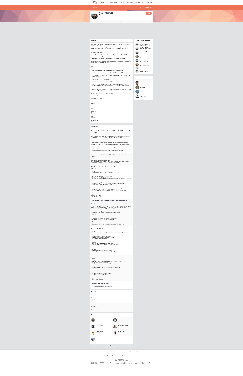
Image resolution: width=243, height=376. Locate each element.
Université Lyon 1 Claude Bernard (99, 296)
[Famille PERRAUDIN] (137, 71)
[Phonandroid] (147, 363)
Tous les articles (141, 355)
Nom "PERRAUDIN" (144, 68)
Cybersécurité (129, 2)
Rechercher (95, 7)
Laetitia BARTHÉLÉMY (123, 325)
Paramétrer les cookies (128, 355)
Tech (106, 2)
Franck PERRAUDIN (144, 44)
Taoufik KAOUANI (144, 91)
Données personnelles (120, 355)
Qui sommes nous (97, 355)
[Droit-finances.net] (117, 363)
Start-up (121, 2)
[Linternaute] (109, 363)
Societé (114, 355)
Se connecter (148, 7)
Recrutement (110, 355)
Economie (149, 2)
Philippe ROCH (143, 87)
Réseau (136, 21)
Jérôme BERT (143, 96)
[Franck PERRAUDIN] (94, 15)
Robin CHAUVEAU (143, 83)
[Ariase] (137, 363)
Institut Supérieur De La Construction (100, 305)
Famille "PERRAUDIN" (144, 71)
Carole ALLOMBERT (100, 319)
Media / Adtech (113, 2)
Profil (105, 21)
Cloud (144, 2)
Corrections (147, 355)
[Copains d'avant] (124, 363)
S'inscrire (141, 7)
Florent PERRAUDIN (144, 58)
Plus (111, 345)
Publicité (105, 355)
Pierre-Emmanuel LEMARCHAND (100, 332)
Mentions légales (135, 355)
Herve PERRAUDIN (143, 63)
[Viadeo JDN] (130, 363)
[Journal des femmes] (94, 363)
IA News (102, 2)
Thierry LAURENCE (100, 338)
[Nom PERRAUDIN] (137, 68)
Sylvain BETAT (121, 331)
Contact (102, 355)
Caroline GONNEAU (122, 319)
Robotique (138, 2)
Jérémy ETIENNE (100, 325)
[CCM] (101, 363)
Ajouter (149, 13)
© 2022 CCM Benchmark (121, 356)
